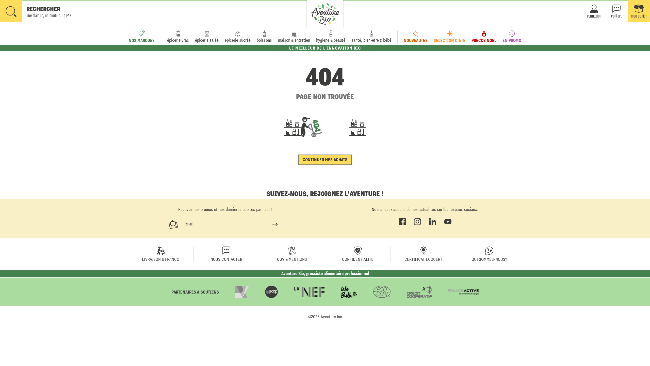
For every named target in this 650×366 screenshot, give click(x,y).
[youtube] (447, 224)
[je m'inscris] (275, 224)
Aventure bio (331, 316)
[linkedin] (432, 224)
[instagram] (417, 224)
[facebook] (402, 224)
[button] (36, 11)
